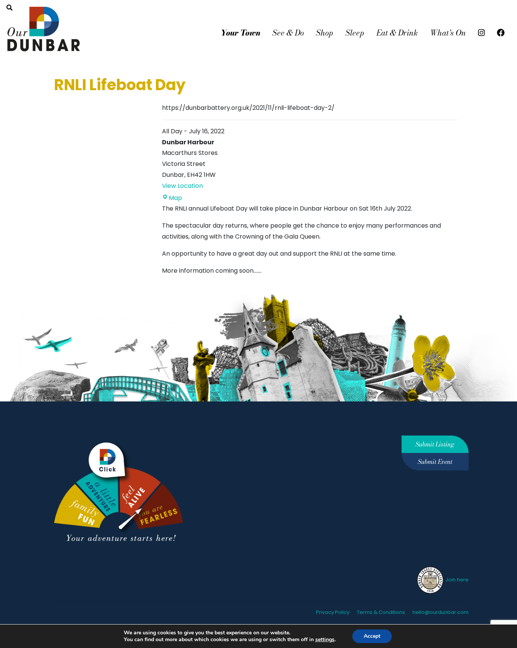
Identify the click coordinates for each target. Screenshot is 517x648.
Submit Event (435, 461)
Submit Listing (435, 444)
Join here (456, 579)
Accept (372, 636)
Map (175, 198)
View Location (182, 185)
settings (325, 639)
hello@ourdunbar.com (441, 612)
